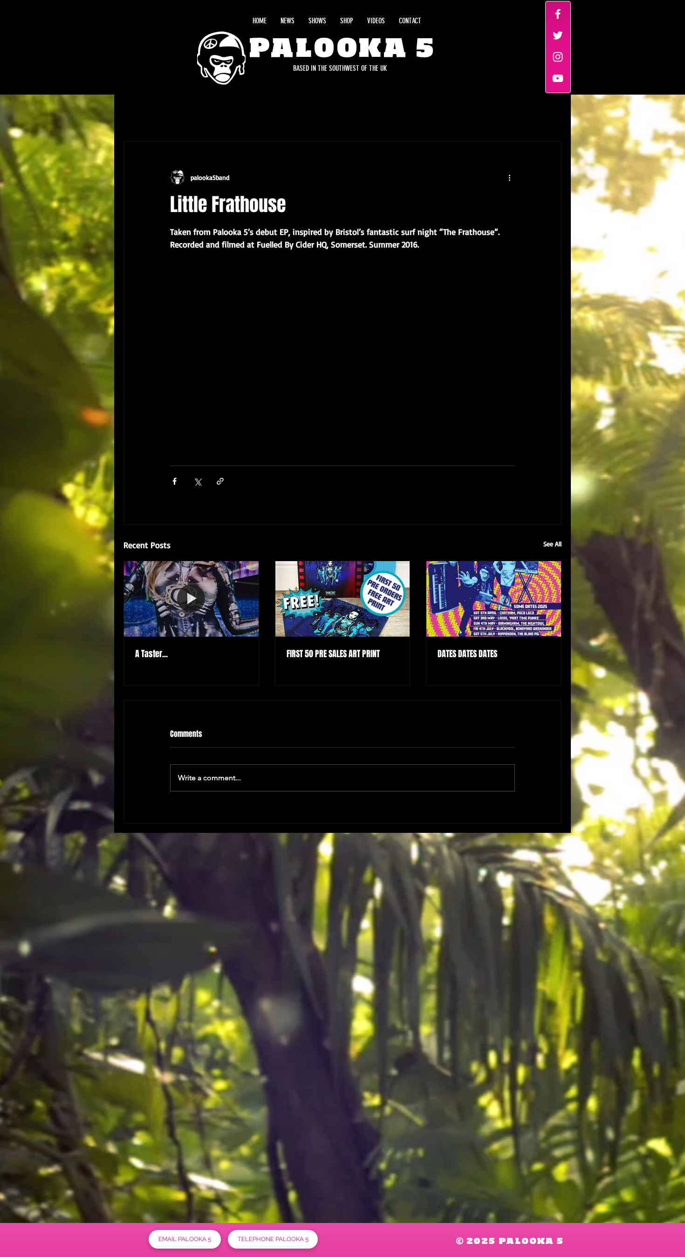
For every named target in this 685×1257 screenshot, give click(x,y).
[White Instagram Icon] (557, 56)
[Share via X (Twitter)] (197, 481)
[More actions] (509, 177)
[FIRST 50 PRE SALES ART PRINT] (342, 599)
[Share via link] (220, 481)
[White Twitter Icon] (557, 35)
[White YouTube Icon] (557, 78)
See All (552, 544)
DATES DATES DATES (467, 654)
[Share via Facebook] (174, 481)
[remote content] (342, 347)
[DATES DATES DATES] (493, 599)
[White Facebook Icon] (557, 14)
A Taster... (151, 654)
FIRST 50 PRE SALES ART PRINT (333, 654)
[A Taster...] (191, 599)
